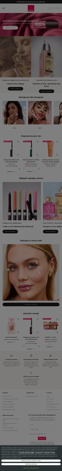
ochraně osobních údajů (26, 452)
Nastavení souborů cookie (31, 468)
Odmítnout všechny (31, 464)
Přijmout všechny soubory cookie (31, 460)
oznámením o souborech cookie (45, 452)
